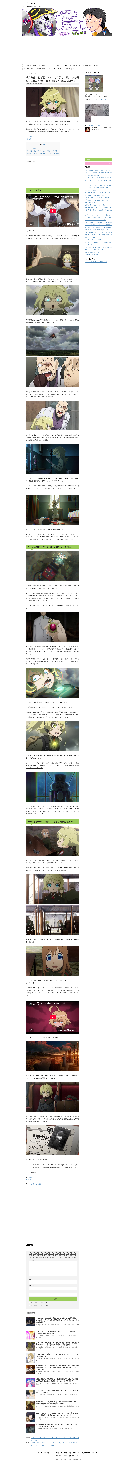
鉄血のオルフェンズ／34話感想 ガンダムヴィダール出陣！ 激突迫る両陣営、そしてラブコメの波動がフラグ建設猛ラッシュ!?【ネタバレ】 (57, 1367)
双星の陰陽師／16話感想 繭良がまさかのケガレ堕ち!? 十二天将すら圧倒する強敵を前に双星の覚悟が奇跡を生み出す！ (98, 173)
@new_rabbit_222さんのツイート (96, 262)
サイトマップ (36, 65)
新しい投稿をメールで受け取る (40, 1305)
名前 (30, 1279)
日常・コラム (57, 68)
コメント (31, 1260)
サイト (31, 1292)
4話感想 (28, 139)
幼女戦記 (38, 1184)
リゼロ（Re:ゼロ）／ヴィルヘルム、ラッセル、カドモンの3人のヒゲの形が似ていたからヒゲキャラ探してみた (98, 242)
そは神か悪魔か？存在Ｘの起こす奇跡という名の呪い (42, 151)
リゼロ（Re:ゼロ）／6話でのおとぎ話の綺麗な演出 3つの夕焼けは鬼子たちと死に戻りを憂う (98, 180)
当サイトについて (46, 65)
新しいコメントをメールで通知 (40, 1302)
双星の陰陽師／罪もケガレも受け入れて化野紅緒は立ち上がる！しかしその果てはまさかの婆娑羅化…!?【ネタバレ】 (98, 235)
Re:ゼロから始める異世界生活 (44, 68)
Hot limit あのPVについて (92, 254)
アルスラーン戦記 (66, 65)
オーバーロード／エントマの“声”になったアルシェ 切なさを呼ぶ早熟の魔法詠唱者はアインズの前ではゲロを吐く (98, 187)
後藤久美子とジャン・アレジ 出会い (96, 205)
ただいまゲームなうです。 (94, 125)
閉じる (45, 144)
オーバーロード (77, 65)
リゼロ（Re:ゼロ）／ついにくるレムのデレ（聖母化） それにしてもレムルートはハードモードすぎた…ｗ (98, 200)
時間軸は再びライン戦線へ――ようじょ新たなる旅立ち (43, 153)
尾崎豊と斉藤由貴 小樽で (92, 252)
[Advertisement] (67, 50)
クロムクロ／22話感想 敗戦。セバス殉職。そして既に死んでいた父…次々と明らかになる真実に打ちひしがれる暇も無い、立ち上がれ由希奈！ (57, 1320)
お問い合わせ (76, 68)
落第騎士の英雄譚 (87, 65)
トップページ (27, 65)
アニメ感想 (56, 65)
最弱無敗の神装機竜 (29, 68)
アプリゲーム (67, 68)
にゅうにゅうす (29, 3)
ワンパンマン (97, 65)
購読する (89, 159)
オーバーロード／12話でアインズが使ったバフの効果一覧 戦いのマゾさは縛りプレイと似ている (98, 210)
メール (31, 1285)
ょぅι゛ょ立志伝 (31, 148)
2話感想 (30, 136)
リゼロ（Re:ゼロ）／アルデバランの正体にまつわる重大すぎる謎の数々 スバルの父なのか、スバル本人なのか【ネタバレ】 (98, 217)
